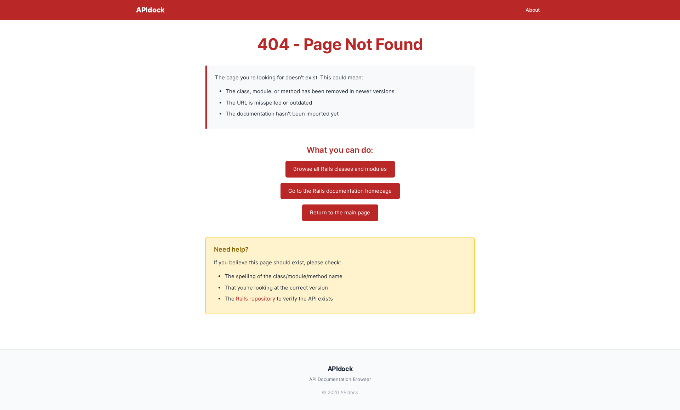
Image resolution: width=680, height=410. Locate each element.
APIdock (150, 10)
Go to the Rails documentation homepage (340, 190)
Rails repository (255, 298)
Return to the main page (340, 212)
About (533, 10)
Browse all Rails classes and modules (340, 168)
